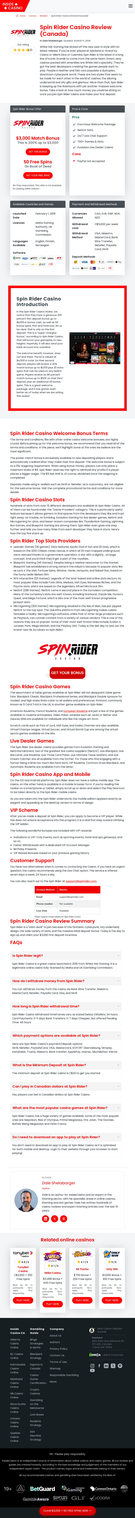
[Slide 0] (92, 359)
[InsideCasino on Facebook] (99, 1366)
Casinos (33, 15)
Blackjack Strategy (36, 1356)
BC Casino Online (16, 1356)
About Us (55, 1336)
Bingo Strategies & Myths (36, 1343)
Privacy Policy (59, 1349)
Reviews (44, 15)
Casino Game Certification (38, 1379)
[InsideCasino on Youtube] (92, 1370)
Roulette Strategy (35, 1423)
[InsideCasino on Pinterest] (120, 1366)
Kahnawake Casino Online (17, 1368)
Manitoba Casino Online (16, 1383)
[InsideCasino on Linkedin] (106, 1366)
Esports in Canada (36, 1366)
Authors (55, 1342)
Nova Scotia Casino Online (18, 1408)
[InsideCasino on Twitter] (113, 1366)
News (53, 1382)
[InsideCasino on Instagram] (92, 1366)
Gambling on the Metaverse (37, 1404)
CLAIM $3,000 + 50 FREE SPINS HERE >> (67, 1511)
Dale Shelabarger (58, 1183)
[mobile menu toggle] (130, 6)
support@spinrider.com (81, 881)
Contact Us (57, 1355)
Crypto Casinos (35, 1391)
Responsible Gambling (64, 1375)
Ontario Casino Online (15, 1422)
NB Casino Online (16, 1395)
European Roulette (75, 711)
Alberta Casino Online (15, 1343)
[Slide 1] (97, 359)
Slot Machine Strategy (35, 1435)
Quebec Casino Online (15, 1437)
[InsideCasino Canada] (15, 6)
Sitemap (55, 1368)
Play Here (23, 1300)
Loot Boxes (37, 1414)
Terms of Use (58, 1362)
